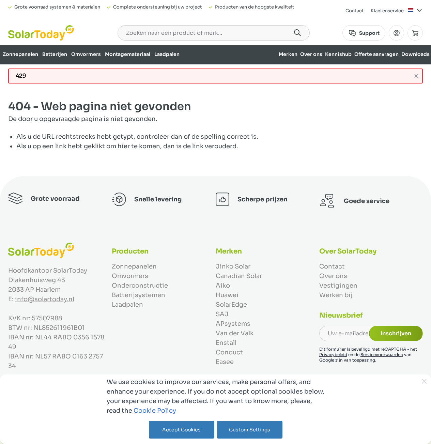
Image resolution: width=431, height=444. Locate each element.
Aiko (223, 285)
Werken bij (336, 295)
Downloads (415, 54)
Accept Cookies (181, 430)
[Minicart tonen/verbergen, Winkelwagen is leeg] (415, 33)
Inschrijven (396, 333)
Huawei (227, 295)
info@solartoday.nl (44, 299)
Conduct (229, 352)
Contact (354, 11)
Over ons (311, 54)
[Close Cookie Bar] (424, 381)
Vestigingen (338, 285)
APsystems (233, 323)
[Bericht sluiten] (416, 76)
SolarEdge (231, 304)
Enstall (226, 343)
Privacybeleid (333, 354)
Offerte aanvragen (376, 54)
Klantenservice (387, 11)
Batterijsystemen (138, 295)
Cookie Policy (155, 410)
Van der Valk (234, 333)
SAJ (222, 314)
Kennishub (338, 54)
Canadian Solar (239, 276)
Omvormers (86, 54)
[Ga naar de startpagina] (41, 33)
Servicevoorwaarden (381, 354)
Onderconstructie (140, 285)
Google (326, 360)
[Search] (297, 33)
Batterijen (54, 54)
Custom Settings (249, 430)
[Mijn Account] (396, 33)
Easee (225, 362)
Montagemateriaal (127, 54)
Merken (288, 54)
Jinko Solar (233, 266)
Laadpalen (167, 54)
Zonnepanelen (20, 54)
